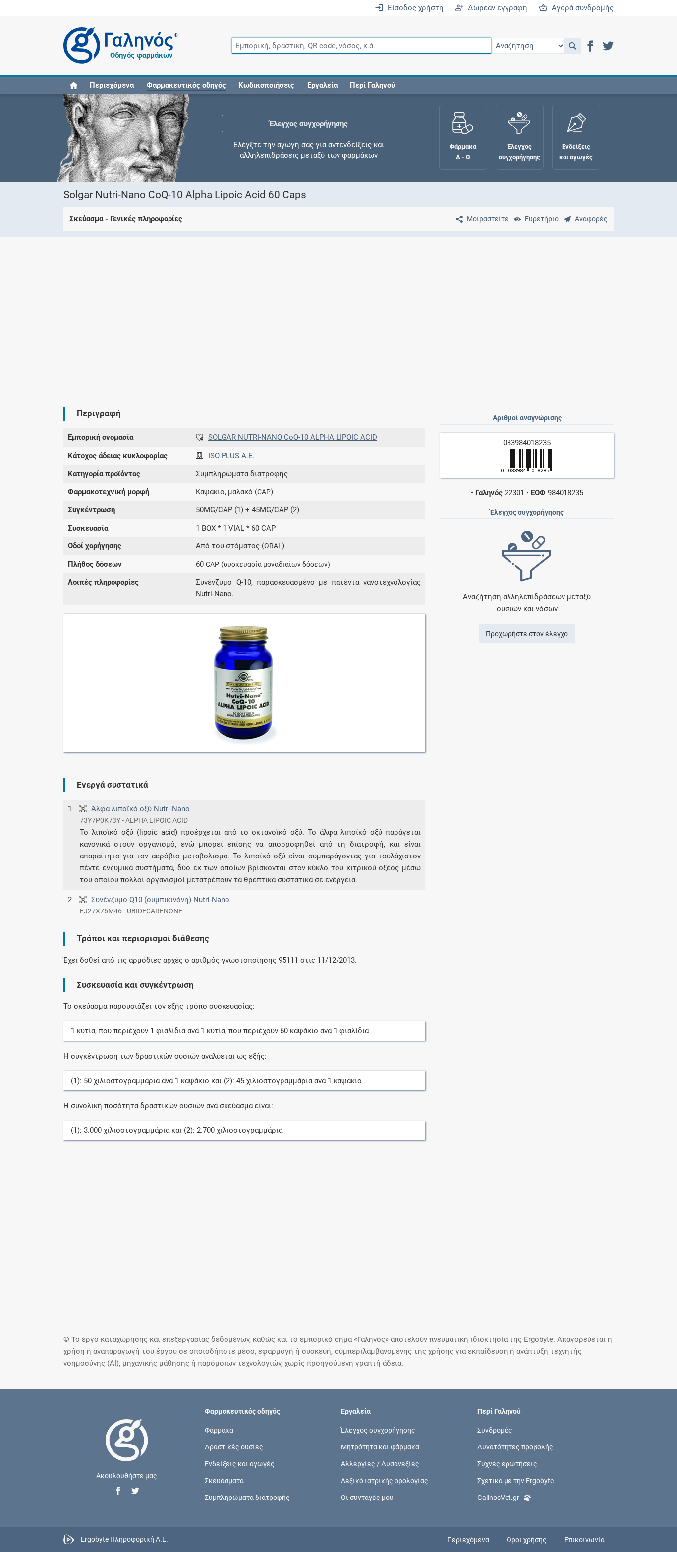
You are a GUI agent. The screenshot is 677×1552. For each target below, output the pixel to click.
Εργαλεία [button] (322, 85)
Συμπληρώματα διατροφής (247, 1497)
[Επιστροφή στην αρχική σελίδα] (127, 1450)
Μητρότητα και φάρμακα (380, 1446)
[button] (572, 46)
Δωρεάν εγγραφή (495, 7)
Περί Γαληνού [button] (372, 85)
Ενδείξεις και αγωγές (240, 1464)
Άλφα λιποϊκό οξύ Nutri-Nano (140, 808)
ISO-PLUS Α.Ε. (231, 455)
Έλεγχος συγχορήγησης (309, 123)
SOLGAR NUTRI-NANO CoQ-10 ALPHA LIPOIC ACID (292, 437)
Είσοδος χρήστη (414, 7)
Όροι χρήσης (527, 1540)
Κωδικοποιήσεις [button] (266, 85)
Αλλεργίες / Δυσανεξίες (380, 1464)
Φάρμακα (219, 1430)
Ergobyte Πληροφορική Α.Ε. (124, 1539)
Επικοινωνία (584, 1540)
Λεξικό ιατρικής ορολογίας (384, 1481)
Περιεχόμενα (112, 85)
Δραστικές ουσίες (234, 1446)
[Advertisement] (338, 313)
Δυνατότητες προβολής (515, 1446)
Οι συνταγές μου (367, 1497)
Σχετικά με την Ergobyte (515, 1481)
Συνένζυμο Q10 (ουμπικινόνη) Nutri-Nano (160, 899)
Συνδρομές (494, 1430)
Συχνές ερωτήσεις (507, 1464)
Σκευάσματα (224, 1481)
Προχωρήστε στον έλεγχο (527, 634)
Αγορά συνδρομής (581, 7)
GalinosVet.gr (498, 1497)
